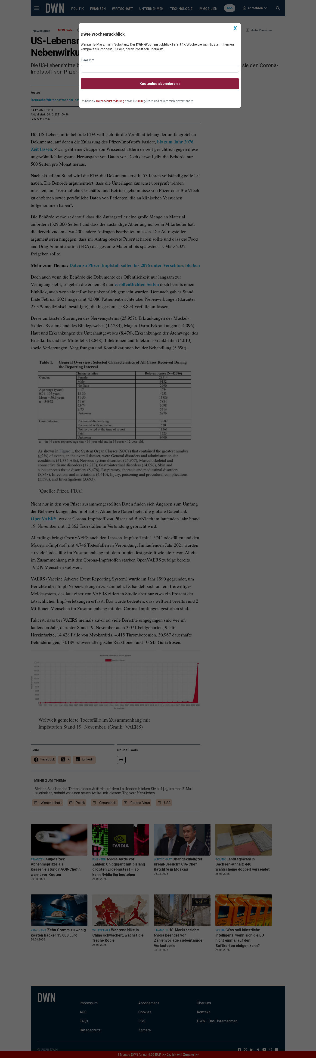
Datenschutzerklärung (110, 101)
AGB (140, 101)
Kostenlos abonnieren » (159, 83)
